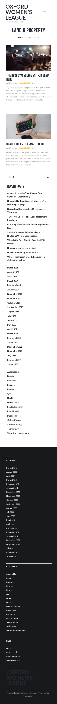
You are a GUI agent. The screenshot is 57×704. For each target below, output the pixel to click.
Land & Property (15, 407)
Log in (8, 648)
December (14, 294)
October (13, 303)
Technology (13, 429)
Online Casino (14, 420)
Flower (10, 389)
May (11, 325)
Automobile (13, 372)
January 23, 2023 (24, 83)
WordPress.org (12, 660)
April (12, 276)
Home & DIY (13, 402)
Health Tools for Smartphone (25, 144)
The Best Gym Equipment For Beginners (27, 77)
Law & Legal (13, 411)
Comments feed (13, 656)
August (13, 272)
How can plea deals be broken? (21, 248)
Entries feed (11, 652)
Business (11, 380)
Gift (9, 394)
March (12, 267)
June (11, 320)
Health (10, 398)
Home (20, 37)
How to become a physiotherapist (23, 252)
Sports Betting (14, 424)
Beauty (10, 376)
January (13, 289)
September (15, 307)
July (11, 316)
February (14, 285)
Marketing (12, 416)
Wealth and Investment (18, 433)
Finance (11, 385)
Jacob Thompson (11, 83)
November (14, 298)
